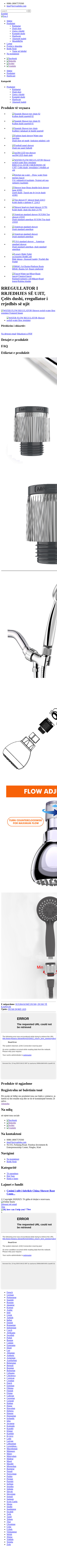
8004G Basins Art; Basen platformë (27, 269)
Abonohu (5, 1103)
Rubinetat (16, 26)
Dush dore (16, 28)
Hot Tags (11, 1176)
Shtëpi (9, 21)
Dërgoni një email (9, 1204)
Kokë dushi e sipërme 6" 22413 (26, 202)
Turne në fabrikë (19, 51)
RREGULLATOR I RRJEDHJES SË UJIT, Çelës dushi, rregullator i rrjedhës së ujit (30, 167)
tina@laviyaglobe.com (16, 6)
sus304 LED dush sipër (22, 155)
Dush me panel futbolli (22, 148)
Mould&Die (17, 41)
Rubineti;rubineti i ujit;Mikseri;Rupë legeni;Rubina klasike (28, 280)
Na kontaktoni (13, 54)
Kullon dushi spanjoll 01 (23, 123)
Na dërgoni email (8, 334)
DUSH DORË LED (17, 1009)
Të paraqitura (12, 1173)
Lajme (9, 43)
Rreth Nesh (12, 48)
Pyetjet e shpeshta (14, 46)
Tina (3, 1207)
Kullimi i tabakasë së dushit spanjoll (27, 131)
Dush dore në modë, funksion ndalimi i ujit (31, 140)
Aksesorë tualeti (19, 38)
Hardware (16, 36)
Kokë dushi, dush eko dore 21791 (27, 210)
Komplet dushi (18, 33)
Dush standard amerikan (22, 229)
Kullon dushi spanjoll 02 (23, 116)
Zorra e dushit (18, 31)
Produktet (11, 23)
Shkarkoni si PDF (24, 334)
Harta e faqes (12, 1178)
